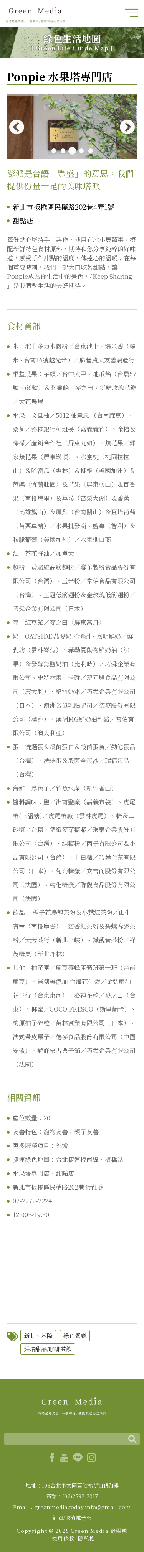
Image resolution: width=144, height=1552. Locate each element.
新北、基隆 (38, 1335)
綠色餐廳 (74, 1335)
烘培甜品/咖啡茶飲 (48, 1349)
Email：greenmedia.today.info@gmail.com (72, 1507)
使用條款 (63, 1538)
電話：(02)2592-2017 (72, 1496)
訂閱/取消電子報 (72, 1517)
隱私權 (86, 1538)
